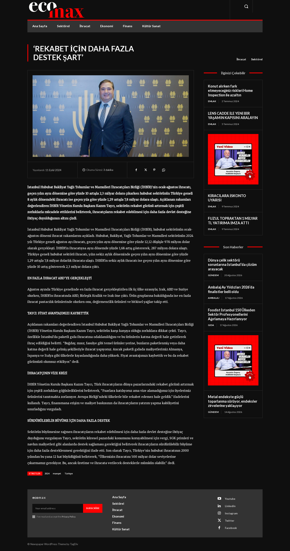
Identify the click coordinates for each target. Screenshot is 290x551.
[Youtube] (219, 498)
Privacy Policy (68, 516)
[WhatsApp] (163, 170)
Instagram (231, 513)
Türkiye (69, 473)
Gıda (211, 325)
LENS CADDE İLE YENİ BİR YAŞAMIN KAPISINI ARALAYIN (233, 115)
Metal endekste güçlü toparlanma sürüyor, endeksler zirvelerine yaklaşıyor (232, 401)
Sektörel (257, 59)
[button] (246, 6)
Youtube (230, 498)
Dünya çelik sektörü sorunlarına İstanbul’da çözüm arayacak (232, 264)
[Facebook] (136, 170)
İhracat (241, 59)
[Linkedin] (219, 506)
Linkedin (230, 506)
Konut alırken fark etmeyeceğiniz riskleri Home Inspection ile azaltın (230, 90)
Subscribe (92, 508)
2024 (47, 473)
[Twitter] (145, 170)
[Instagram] (219, 513)
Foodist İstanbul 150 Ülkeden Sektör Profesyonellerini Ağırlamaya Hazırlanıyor (231, 314)
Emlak (212, 101)
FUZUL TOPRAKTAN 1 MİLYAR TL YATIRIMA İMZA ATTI (232, 220)
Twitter (229, 520)
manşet (57, 473)
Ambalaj (213, 297)
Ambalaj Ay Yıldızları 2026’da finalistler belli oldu (231, 289)
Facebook (231, 528)
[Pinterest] (154, 170)
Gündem (213, 275)
